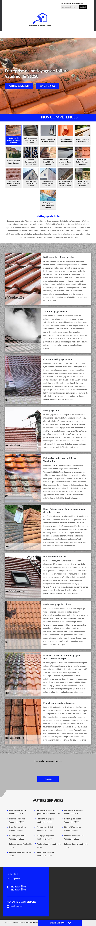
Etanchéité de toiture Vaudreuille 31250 (72, 829)
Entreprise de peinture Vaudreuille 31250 (73, 812)
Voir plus (48, 779)
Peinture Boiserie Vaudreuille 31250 (76, 845)
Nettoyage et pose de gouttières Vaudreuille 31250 (48, 812)
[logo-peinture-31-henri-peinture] (40, 19)
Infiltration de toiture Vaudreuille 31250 (17, 812)
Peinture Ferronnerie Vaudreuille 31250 (45, 854)
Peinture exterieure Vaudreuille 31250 (17, 820)
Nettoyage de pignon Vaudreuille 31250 (45, 820)
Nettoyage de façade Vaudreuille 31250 (72, 820)
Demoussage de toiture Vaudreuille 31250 (46, 829)
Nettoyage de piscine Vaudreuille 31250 (45, 837)
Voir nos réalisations (19, 86)
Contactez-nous (47, 86)
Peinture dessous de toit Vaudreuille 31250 (74, 837)
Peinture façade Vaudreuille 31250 (20, 845)
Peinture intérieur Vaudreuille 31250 (49, 845)
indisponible (33, 3)
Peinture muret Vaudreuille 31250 (20, 854)
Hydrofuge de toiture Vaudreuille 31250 (17, 829)
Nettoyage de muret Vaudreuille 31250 (17, 837)
